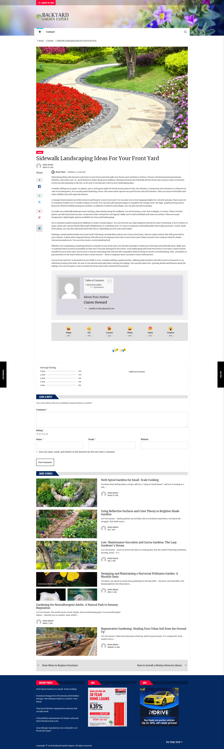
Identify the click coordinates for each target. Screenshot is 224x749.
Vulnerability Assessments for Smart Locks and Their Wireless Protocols (57, 719)
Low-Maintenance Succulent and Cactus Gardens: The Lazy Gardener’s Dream (139, 544)
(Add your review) (137, 372)
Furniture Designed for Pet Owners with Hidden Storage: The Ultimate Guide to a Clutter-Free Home (57, 699)
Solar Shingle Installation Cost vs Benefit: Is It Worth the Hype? (57, 729)
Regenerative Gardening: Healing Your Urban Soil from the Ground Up (143, 630)
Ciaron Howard (48, 165)
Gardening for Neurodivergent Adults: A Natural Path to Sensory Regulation (77, 606)
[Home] (39, 32)
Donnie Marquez (112, 493)
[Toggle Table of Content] (108, 281)
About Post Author (94, 285)
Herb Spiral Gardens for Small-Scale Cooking (130, 480)
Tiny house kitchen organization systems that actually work (56, 709)
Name (40, 439)
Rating (40, 430)
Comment (41, 409)
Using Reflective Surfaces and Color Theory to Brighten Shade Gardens (140, 513)
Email (92, 439)
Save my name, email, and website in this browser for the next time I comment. (77, 452)
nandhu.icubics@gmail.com (101, 308)
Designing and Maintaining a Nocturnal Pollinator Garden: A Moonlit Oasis (139, 575)
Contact (50, 31)
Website (144, 439)
